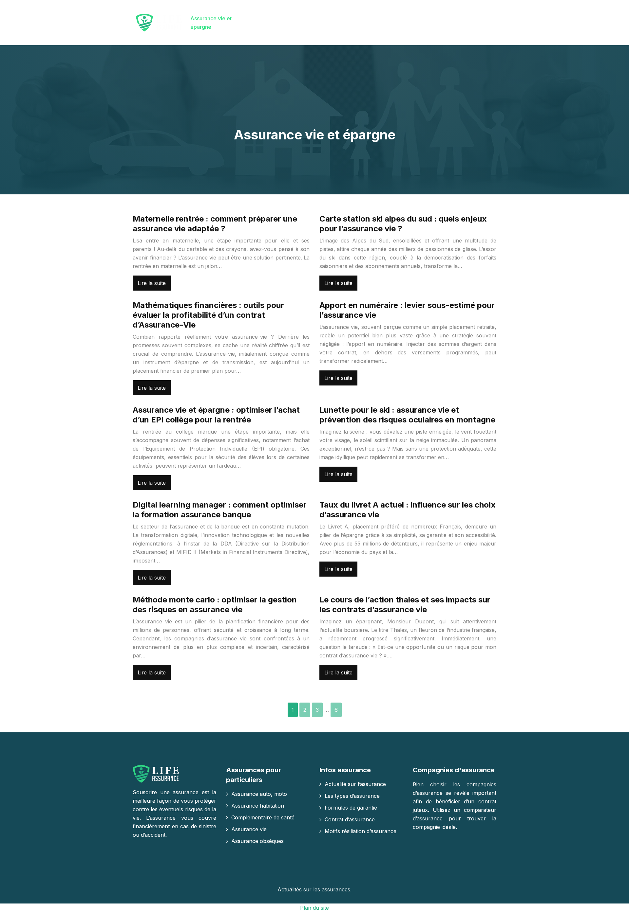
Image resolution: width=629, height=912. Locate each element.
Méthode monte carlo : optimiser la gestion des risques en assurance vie (215, 604)
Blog (485, 18)
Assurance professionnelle (313, 22)
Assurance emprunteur (259, 22)
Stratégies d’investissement (443, 22)
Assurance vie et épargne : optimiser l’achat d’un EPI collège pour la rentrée (216, 414)
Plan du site (314, 907)
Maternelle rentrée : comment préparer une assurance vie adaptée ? (215, 223)
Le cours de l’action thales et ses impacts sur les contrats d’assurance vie (404, 604)
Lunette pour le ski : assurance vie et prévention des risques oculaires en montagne (407, 414)
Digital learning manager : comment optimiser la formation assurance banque (220, 509)
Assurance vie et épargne (211, 22)
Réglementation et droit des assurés (379, 22)
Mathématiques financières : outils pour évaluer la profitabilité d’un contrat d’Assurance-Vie (208, 315)
